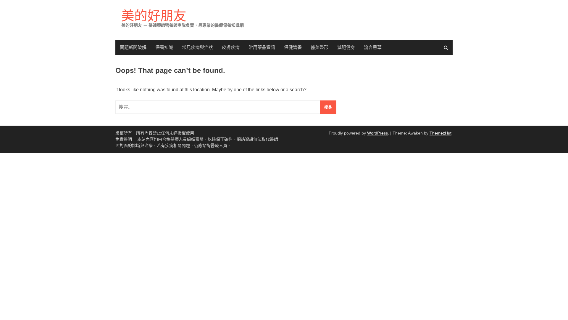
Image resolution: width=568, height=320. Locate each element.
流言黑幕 (373, 47)
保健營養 (293, 47)
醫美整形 (319, 47)
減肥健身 (346, 47)
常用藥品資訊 (261, 47)
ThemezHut (440, 133)
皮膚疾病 (231, 47)
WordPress (377, 133)
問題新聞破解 (133, 47)
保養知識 (164, 47)
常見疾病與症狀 (197, 47)
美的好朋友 (153, 16)
